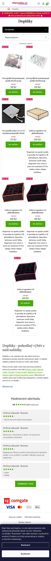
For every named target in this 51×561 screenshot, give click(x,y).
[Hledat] (39, 3)
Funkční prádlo (21, 372)
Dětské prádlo (7, 375)
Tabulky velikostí (24, 522)
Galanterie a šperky (35, 372)
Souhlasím (25, 553)
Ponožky (11, 372)
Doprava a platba (15, 517)
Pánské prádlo (30, 369)
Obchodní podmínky (32, 517)
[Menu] (3, 3)
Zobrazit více (7, 386)
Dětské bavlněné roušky (24, 375)
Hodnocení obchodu (25, 398)
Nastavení (25, 545)
